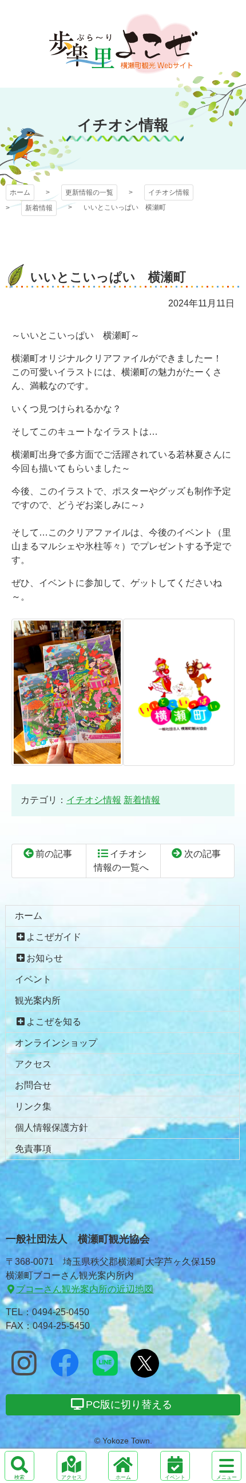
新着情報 (39, 208)
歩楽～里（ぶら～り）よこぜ (123, 43)
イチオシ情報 (168, 192)
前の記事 (53, 854)
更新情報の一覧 (89, 192)
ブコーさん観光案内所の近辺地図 (84, 1289)
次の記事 (202, 854)
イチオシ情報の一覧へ (121, 860)
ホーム (20, 192)
